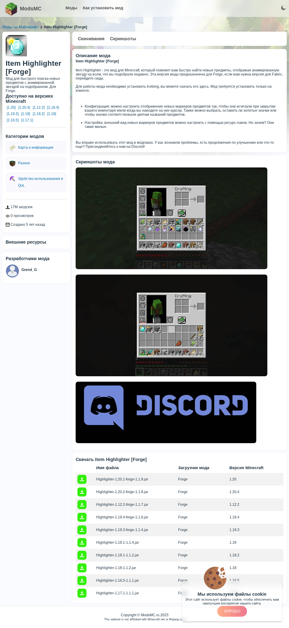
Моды (71, 8)
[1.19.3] (13, 114)
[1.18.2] (38, 114)
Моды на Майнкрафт (20, 27)
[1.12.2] (38, 107)
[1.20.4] (24, 107)
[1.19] (25, 114)
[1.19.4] (53, 107)
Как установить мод (103, 8)
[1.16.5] (13, 120)
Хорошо (232, 611)
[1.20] (11, 107)
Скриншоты (123, 38)
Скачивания (91, 38)
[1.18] (51, 114)
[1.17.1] (27, 120)
